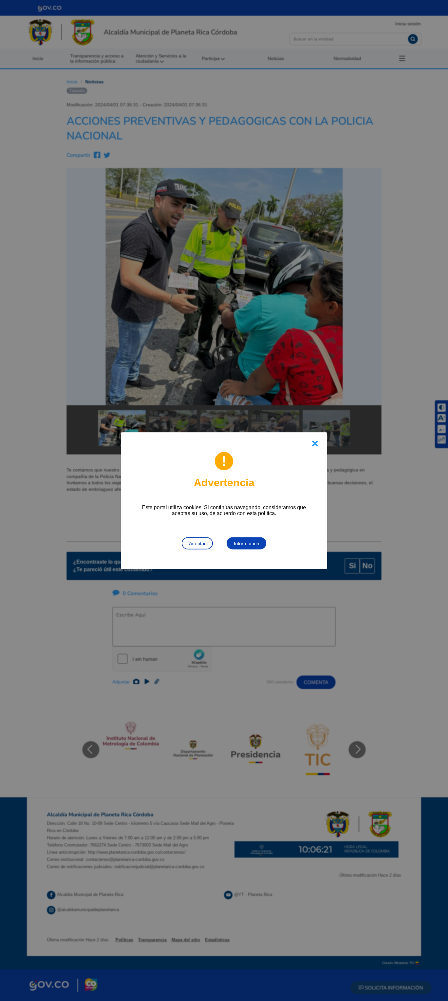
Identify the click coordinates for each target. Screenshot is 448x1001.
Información (246, 543)
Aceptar (197, 543)
